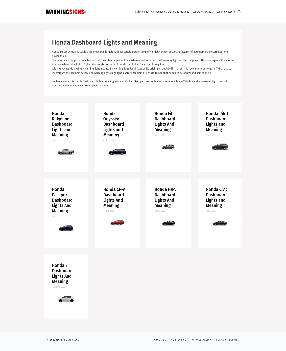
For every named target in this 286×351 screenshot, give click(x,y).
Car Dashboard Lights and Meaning (170, 11)
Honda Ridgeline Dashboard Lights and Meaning (62, 124)
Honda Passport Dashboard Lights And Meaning (62, 200)
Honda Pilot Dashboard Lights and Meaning (217, 121)
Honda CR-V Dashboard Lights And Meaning (114, 197)
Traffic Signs (141, 11)
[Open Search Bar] (239, 12)
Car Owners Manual (202, 11)
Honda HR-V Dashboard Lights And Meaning (166, 197)
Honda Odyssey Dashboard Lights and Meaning (113, 124)
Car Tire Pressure (225, 11)
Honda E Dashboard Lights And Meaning (62, 273)
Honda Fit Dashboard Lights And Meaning (165, 121)
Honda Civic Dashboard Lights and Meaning (217, 197)
